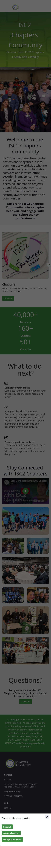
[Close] (47, 817)
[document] (25, 829)
